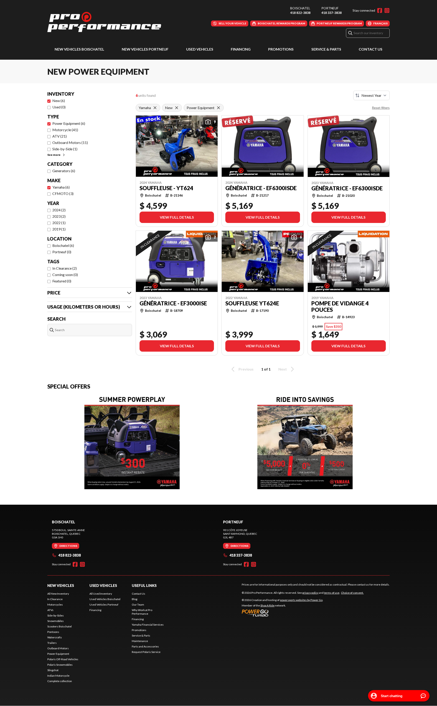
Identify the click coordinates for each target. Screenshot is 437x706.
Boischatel (300, 8)
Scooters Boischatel (59, 626)
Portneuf (329, 8)
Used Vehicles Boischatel (104, 599)
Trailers (52, 643)
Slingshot (52, 670)
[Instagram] (387, 10)
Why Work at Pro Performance (142, 611)
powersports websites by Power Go (301, 600)
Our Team (138, 604)
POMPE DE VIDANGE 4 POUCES (340, 306)
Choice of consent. (352, 592)
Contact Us (370, 49)
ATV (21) (59, 136)
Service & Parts (326, 49)
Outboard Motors (58, 648)
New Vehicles (60, 585)
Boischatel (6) (63, 245)
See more (54, 154)
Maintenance (140, 641)
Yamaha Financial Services (148, 624)
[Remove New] (176, 107)
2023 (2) (59, 216)
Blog (134, 599)
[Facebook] (379, 10)
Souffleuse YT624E (252, 303)
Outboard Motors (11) (70, 142)
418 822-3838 (300, 13)
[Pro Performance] (104, 22)
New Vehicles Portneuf (145, 49)
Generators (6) (63, 171)
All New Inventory (58, 593)
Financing (241, 49)
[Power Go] (282, 612)
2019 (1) (59, 229)
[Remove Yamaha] (155, 107)
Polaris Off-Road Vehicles (62, 659)
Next (282, 369)
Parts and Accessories (145, 646)
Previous (246, 369)
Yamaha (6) (61, 187)
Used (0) (59, 107)
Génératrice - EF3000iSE (173, 303)
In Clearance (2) (64, 268)
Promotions (281, 49)
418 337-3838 (331, 13)
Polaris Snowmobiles (60, 664)
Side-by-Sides (55, 615)
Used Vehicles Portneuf (103, 604)
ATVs (50, 610)
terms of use (331, 592)
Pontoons (53, 632)
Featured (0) (61, 281)
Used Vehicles (199, 49)
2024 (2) (59, 210)
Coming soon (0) (65, 274)
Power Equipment (58, 653)
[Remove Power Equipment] (218, 107)
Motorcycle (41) (65, 130)
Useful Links (144, 585)
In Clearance (55, 599)
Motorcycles (55, 604)
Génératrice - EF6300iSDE (261, 188)
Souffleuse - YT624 (166, 188)
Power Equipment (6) (68, 123)
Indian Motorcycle (58, 675)
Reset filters (381, 108)
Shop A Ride (267, 605)
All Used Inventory (100, 593)
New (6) (58, 100)
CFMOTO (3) (63, 193)
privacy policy (310, 592)
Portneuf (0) (61, 252)
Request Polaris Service (146, 652)
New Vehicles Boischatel (79, 49)
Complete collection (59, 681)
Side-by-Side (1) (64, 149)
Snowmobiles (55, 621)
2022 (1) (59, 222)
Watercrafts (54, 637)
